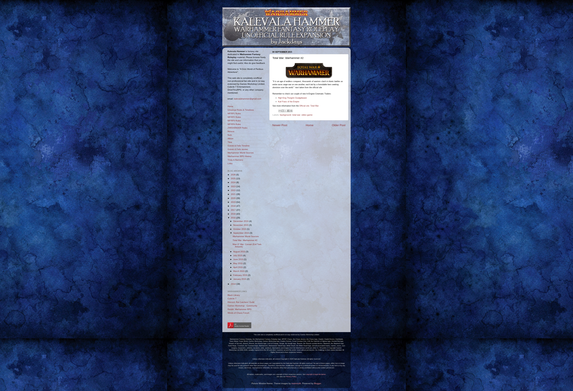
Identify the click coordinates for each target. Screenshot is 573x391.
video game (306, 115)
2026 (233, 175)
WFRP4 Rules (234, 124)
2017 (233, 210)
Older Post (338, 125)
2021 (233, 194)
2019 (233, 202)
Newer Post (279, 125)
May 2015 (238, 263)
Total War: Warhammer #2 (245, 240)
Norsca (231, 131)
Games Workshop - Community (242, 306)
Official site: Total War (309, 106)
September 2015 (241, 233)
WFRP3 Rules (234, 121)
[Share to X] (285, 110)
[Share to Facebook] (288, 110)
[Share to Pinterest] (291, 110)
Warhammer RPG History (239, 156)
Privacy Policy (291, 376)
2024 (233, 182)
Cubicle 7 (232, 299)
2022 (233, 190)
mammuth (296, 383)
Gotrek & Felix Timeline (238, 146)
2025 (233, 178)
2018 (233, 206)
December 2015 (241, 221)
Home (310, 125)
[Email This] (279, 110)
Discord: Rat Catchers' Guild (241, 302)
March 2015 (239, 271)
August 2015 (239, 252)
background (285, 115)
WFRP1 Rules (234, 113)
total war (296, 115)
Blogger (317, 383)
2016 (233, 214)
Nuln (230, 135)
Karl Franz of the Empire (288, 102)
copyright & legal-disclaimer (316, 374)
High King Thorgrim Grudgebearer (292, 98)
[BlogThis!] (282, 110)
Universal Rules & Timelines (241, 110)
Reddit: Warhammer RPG (240, 309)
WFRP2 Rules (234, 117)
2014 (233, 284)
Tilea (230, 142)
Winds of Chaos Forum (238, 313)
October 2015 (240, 229)
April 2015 (238, 267)
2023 (233, 186)
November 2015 (241, 225)
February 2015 (240, 275)
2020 (233, 198)
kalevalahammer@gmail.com (247, 99)
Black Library (234, 295)
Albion (230, 138)
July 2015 (238, 255)
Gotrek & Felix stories (238, 149)
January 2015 (240, 279)
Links (230, 163)
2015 (233, 218)
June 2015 (238, 259)
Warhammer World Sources (241, 153)
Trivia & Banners (235, 160)
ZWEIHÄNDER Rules (237, 128)
